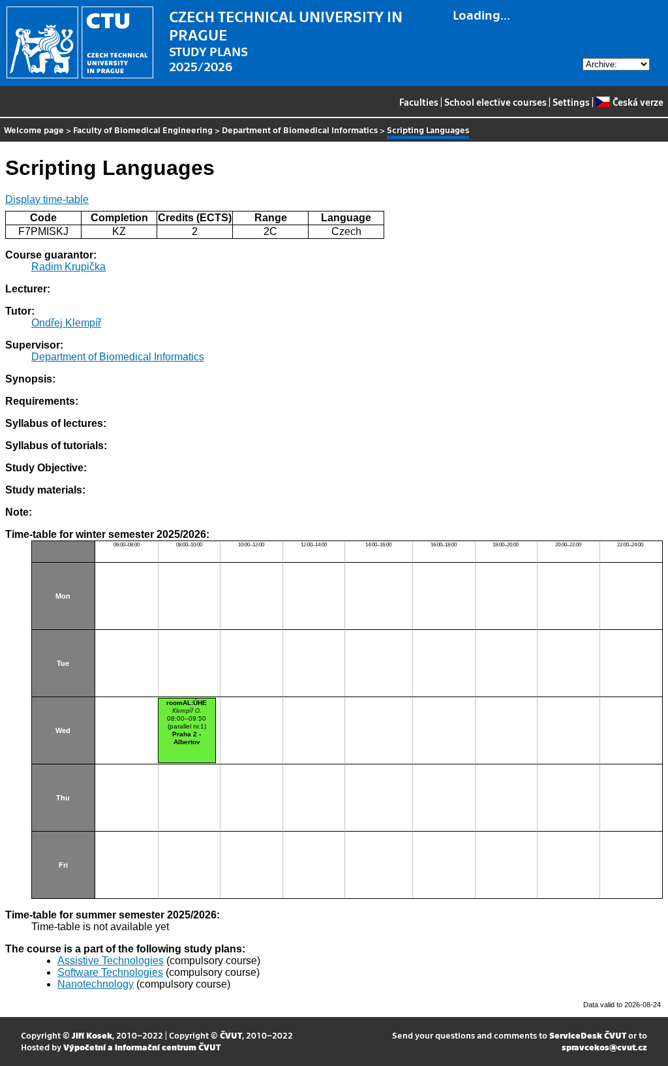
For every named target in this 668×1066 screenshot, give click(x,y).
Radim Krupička (68, 266)
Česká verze (638, 102)
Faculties (418, 102)
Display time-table (47, 199)
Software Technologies (110, 972)
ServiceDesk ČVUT (587, 1035)
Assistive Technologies (110, 960)
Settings (571, 102)
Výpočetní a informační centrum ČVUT (141, 1047)
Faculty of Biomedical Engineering (143, 129)
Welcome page (34, 129)
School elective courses (495, 102)
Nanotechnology (95, 984)
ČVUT (231, 1035)
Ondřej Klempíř (66, 322)
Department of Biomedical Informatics (300, 129)
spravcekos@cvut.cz (604, 1047)
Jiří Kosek (92, 1035)
